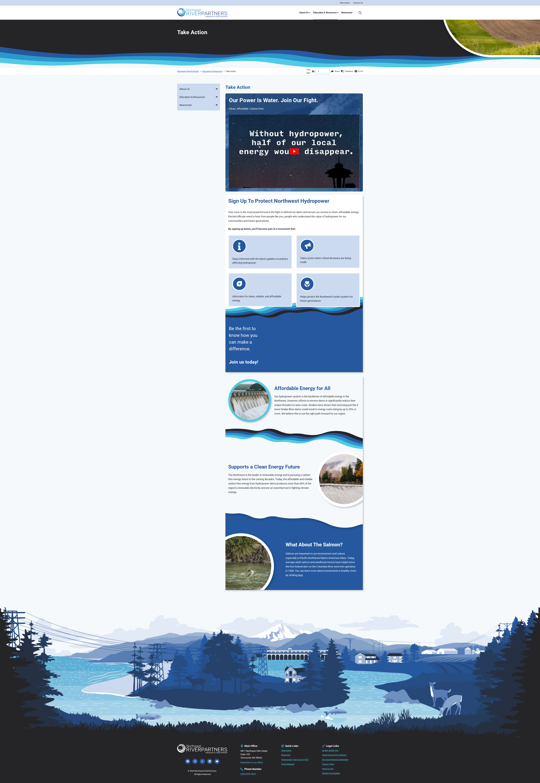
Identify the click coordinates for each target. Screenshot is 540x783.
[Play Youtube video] (294, 151)
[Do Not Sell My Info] (330, 750)
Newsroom (346, 12)
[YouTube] (217, 761)
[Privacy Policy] (328, 764)
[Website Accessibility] (331, 773)
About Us (304, 12)
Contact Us (358, 3)
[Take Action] (286, 750)
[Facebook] (188, 761)
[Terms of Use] (327, 769)
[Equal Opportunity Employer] (334, 755)
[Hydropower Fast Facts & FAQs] (295, 760)
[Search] (360, 12)
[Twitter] (202, 761)
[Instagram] (195, 761)
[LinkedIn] (210, 761)
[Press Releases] (287, 764)
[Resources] (285, 755)
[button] (216, 89)
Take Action (345, 3)
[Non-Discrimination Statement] (335, 760)
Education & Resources (325, 12)
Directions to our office (251, 762)
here (300, 575)
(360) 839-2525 (248, 774)
